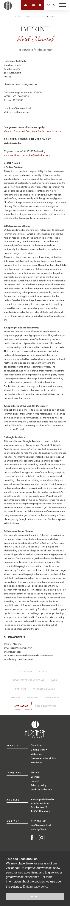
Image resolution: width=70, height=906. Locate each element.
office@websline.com (38, 155)
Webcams (33, 697)
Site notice (21, 705)
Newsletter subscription (43, 758)
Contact (44, 671)
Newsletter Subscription (29, 680)
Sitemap (16, 697)
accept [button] (35, 896)
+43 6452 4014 (38, 820)
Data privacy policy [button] (35, 886)
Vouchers (26, 671)
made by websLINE (41, 789)
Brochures (52, 697)
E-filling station (39, 749)
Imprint (35, 781)
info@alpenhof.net (41, 825)
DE (48, 5)
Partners (21, 688)
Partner (35, 772)
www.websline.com (14, 155)
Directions (36, 745)
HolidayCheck (38, 829)
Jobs (54, 680)
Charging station (44, 688)
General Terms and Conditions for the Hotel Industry (32, 131)
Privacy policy (38, 785)
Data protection (45, 705)
